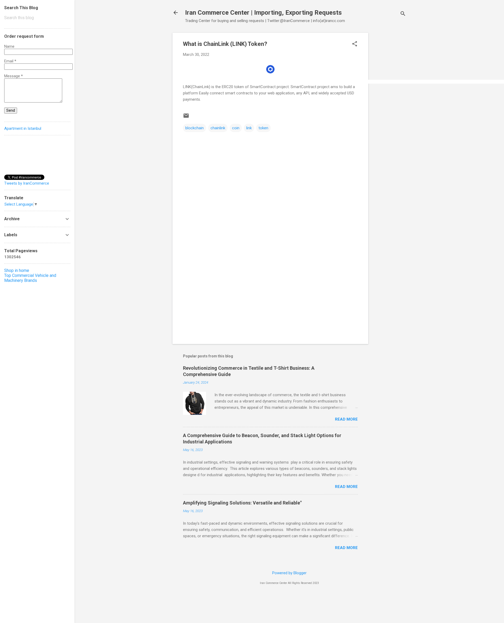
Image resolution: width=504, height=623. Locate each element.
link (249, 128)
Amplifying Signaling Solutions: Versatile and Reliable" (242, 503)
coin (235, 128)
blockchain (194, 128)
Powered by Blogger (289, 573)
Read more (346, 419)
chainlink (218, 128)
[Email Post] (186, 117)
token (263, 128)
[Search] (403, 14)
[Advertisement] (389, 111)
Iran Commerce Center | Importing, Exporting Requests (263, 12)
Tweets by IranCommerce (26, 183)
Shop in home (16, 270)
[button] (354, 44)
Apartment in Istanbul (22, 128)
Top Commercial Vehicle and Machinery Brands (30, 278)
